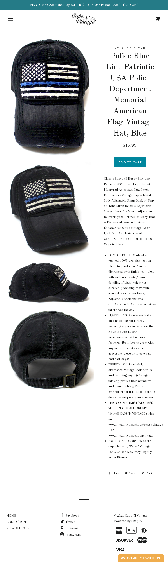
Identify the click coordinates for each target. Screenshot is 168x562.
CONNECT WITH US (142, 558)
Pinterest (71, 528)
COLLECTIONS (17, 522)
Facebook (72, 515)
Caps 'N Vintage (136, 515)
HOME (11, 515)
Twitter (70, 522)
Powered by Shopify (128, 521)
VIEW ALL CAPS (18, 528)
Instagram (73, 534)
